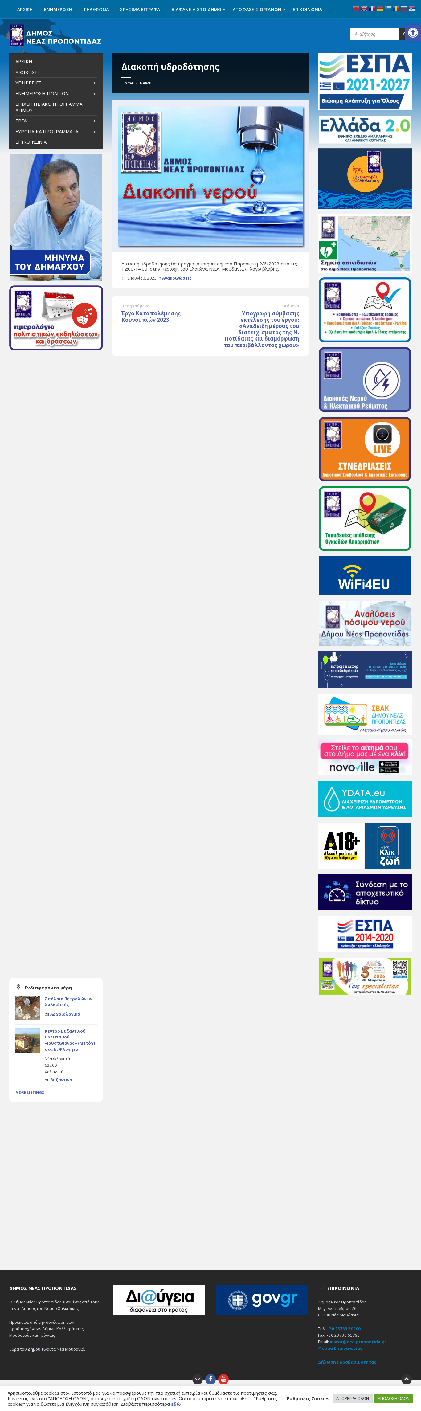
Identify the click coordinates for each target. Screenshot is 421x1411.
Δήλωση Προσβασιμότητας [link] (347, 1362)
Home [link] (127, 83)
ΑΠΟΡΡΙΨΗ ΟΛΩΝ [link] (352, 1398)
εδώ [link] (176, 1404)
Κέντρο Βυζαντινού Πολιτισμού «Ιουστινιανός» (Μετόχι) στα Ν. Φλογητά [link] (71, 1040)
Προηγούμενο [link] (135, 306)
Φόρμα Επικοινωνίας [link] (340, 1348)
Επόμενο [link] (290, 306)
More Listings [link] (29, 1092)
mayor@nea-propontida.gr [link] (358, 1341)
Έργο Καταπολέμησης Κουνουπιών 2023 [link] (151, 316)
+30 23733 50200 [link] (344, 1328)
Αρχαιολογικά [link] (65, 1014)
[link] (413, 33)
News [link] (145, 83)
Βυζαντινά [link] (61, 1079)
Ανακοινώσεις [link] (177, 278)
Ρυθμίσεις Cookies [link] (308, 1398)
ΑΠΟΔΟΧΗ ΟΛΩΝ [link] (394, 1398)
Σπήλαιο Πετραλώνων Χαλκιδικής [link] (68, 1002)
